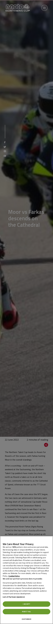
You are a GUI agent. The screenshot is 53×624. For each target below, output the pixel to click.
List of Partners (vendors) (14, 597)
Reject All (26, 611)
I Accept (26, 604)
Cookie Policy (14, 576)
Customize (26, 619)
